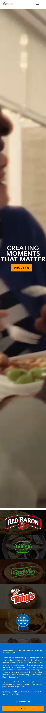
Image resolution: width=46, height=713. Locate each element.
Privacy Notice (36, 650)
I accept (23, 708)
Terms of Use (24, 650)
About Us (21, 268)
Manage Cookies (23, 701)
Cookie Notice (11, 653)
